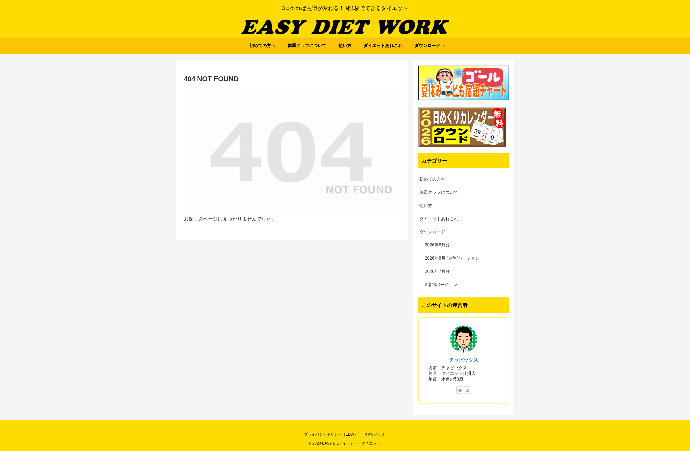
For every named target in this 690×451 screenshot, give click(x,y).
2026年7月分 (437, 271)
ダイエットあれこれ (438, 218)
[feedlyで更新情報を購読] (459, 390)
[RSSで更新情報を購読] (467, 390)
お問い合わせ (375, 434)
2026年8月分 (437, 245)
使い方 (425, 205)
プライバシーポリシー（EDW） (331, 434)
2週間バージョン (441, 284)
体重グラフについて (438, 192)
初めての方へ (432, 179)
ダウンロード (432, 232)
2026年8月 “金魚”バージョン (452, 258)
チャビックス (463, 360)
